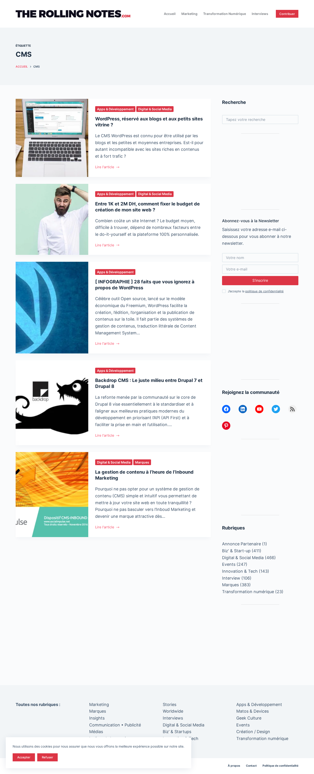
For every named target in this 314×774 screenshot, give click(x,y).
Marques (142, 462)
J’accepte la (256, 291)
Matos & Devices (252, 711)
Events (228, 564)
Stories (169, 704)
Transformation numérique (224, 14)
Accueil (170, 14)
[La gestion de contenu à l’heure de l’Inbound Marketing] (52, 494)
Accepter (23, 757)
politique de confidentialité (264, 291)
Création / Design (253, 731)
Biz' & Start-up (236, 550)
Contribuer (287, 14)
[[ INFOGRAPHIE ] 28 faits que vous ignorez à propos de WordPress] (52, 307)
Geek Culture (248, 718)
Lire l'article (104, 167)
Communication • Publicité (115, 725)
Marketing (189, 14)
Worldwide (173, 711)
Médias (96, 731)
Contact (251, 765)
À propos (234, 765)
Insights (97, 718)
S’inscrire (260, 280)
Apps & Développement (115, 109)
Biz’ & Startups (177, 731)
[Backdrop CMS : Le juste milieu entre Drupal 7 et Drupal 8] (52, 402)
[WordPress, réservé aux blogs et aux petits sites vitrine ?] (52, 138)
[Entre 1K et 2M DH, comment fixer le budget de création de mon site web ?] (52, 219)
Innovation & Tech (240, 571)
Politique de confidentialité (280, 765)
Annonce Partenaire (241, 543)
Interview (231, 578)
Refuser (47, 757)
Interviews (260, 14)
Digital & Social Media (155, 109)
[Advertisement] (260, 171)
